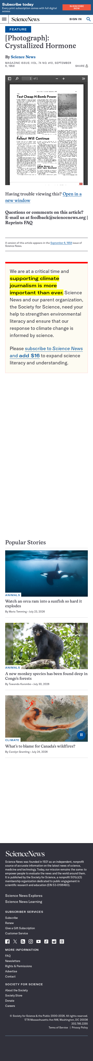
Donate (9, 1000)
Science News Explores (23, 895)
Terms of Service (58, 1027)
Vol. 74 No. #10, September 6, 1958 (38, 64)
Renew (9, 923)
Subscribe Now (77, 7)
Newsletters (12, 961)
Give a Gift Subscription (20, 928)
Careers (10, 1005)
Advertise (11, 971)
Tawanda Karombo (20, 684)
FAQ (8, 955)
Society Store (13, 995)
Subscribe (11, 917)
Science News (23, 57)
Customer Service (16, 933)
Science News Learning (23, 901)
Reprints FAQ (18, 223)
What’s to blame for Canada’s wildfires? (40, 746)
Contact (10, 976)
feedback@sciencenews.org (58, 218)
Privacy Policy (80, 1027)
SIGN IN (75, 19)
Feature (18, 29)
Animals (12, 595)
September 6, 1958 (61, 242)
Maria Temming (18, 611)
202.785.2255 (79, 1023)
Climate (12, 740)
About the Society (16, 990)
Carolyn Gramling (19, 751)
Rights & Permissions (18, 966)
